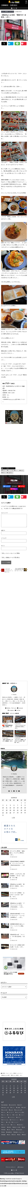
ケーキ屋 (15, 1114)
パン (4, 1122)
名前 (3, 530)
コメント (4, 512)
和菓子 (4, 1127)
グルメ (7, 1073)
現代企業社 (20, 1129)
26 (10, 812)
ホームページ (12, 399)
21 (17, 810)
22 (21, 810)
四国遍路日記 (5, 5)
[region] (14, 58)
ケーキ (9, 1114)
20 (14, 810)
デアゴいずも (5, 1119)
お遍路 (18, 1107)
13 (14, 807)
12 (10, 807)
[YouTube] (21, 486)
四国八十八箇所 (17, 1127)
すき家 (24, 1107)
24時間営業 (5, 1105)
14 (17, 807)
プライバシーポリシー (10, 1167)
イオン (4, 1112)
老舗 (4, 1132)
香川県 (14, 1134)
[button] (26, 2)
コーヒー (22, 1114)
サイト (3, 545)
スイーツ (4, 1117)
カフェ (4, 1114)
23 (25, 810)
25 (6, 812)
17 (3, 810)
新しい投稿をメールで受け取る (11, 557)
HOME (3, 1073)
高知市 (24, 1134)
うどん (13, 1107)
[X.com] (14, 8)
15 (21, 807)
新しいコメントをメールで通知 (11, 553)
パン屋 (8, 1122)
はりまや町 (10, 470)
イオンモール (11, 1112)
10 (3, 807)
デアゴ (18, 1117)
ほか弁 (11, 1110)
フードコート (15, 1122)
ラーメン (14, 1124)
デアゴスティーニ (14, 1119)
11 (6, 807)
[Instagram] (16, 8)
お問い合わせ (14, 5)
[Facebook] (11, 8)
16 (25, 807)
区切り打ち (20, 1124)
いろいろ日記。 (10, 1173)
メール (3, 538)
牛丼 (14, 1129)
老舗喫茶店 (10, 472)
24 (3, 812)
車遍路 (4, 1134)
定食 (24, 1127)
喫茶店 (4, 472)
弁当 (9, 1129)
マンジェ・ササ (6, 1124)
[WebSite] (7, 708)
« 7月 (13, 817)
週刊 (9, 1134)
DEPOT (4, 470)
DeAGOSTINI (13, 1105)
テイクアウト (12, 1117)
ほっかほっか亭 (19, 1110)
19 (10, 810)
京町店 (22, 470)
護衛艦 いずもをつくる (19, 1132)
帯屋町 (4, 1129)
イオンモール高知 (20, 1112)
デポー (17, 470)
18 (6, 810)
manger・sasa (6, 1107)
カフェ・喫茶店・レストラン (8, 11)
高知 (19, 1134)
